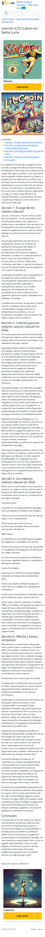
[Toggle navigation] (6, 13)
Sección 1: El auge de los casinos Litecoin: (24, 142)
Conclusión (10, 159)
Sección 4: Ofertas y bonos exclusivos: (22, 157)
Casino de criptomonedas (27, 19)
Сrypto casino (7, 19)
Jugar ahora (22, 87)
